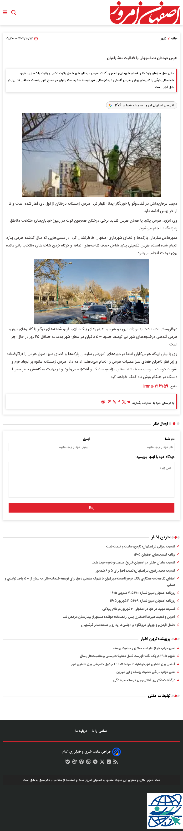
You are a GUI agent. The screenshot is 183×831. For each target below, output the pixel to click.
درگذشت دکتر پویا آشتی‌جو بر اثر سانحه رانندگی (144, 680)
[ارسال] (110, 403)
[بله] (68, 763)
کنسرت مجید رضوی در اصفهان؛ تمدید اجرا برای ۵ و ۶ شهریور (135, 571)
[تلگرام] (129, 403)
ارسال (92, 508)
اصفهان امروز (94, 780)
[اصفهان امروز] (145, 12)
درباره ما (81, 731)
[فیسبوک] (119, 403)
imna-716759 (155, 386)
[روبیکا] (81, 763)
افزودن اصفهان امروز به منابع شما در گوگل (143, 105)
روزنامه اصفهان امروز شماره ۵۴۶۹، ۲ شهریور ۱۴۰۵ (142, 601)
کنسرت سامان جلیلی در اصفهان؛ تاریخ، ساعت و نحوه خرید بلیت (133, 563)
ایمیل (86, 439)
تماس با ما (100, 731)
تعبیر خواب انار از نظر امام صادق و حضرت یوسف (144, 648)
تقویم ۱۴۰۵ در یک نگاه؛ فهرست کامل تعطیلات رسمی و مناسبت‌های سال (127, 656)
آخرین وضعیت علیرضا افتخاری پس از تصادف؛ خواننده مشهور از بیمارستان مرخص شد (119, 617)
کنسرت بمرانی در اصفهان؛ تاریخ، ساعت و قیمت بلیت (140, 547)
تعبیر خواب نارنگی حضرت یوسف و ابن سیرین (146, 672)
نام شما (169, 439)
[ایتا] (88, 763)
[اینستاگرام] (109, 762)
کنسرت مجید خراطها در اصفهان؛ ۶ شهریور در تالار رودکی (138, 609)
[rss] (115, 762)
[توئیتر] (124, 403)
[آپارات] (74, 762)
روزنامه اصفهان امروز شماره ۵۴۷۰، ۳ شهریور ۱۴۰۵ (142, 593)
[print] (103, 402)
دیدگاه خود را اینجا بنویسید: (155, 457)
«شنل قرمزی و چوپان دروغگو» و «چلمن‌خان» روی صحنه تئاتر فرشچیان (128, 625)
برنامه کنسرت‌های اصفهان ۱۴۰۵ (154, 555)
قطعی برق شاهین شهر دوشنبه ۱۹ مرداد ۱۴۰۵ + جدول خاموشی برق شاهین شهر (123, 664)
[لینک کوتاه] (114, 403)
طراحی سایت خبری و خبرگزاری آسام (86, 752)
